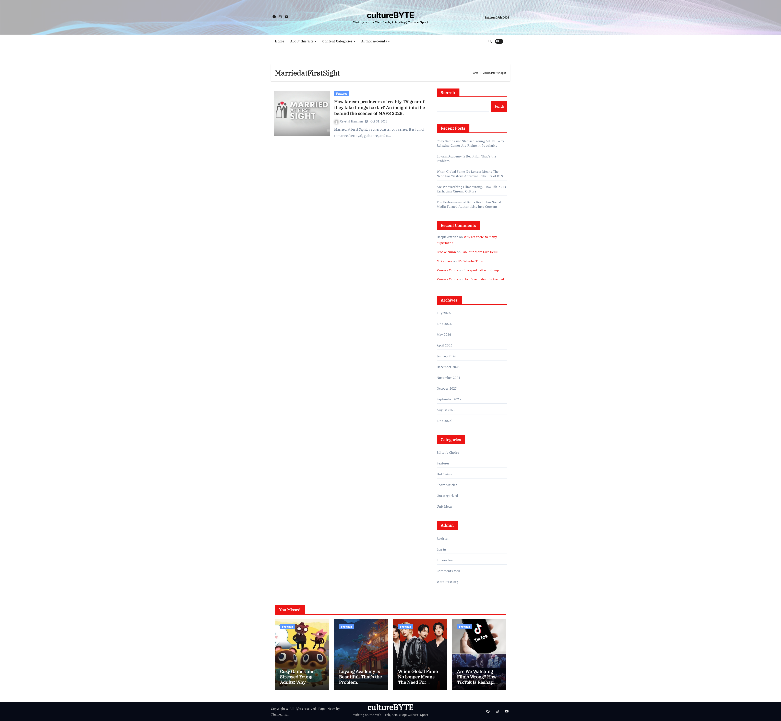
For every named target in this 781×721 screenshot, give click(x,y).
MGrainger (444, 261)
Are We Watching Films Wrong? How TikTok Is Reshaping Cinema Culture (471, 189)
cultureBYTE (390, 15)
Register (443, 538)
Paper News (326, 708)
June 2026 (444, 323)
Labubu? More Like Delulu (480, 252)
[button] (507, 41)
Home (279, 41)
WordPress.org (447, 581)
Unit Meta (444, 506)
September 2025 (449, 399)
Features (341, 93)
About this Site (302, 41)
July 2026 (444, 313)
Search (448, 92)
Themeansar (280, 714)
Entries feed (445, 560)
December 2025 (448, 367)
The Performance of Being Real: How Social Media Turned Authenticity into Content (469, 204)
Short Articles (447, 485)
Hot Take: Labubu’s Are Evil (484, 279)
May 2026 (444, 334)
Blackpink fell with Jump (481, 270)
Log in (441, 549)
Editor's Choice (448, 452)
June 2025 (444, 420)
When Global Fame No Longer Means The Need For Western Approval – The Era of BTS (470, 173)
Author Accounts (374, 41)
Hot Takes (444, 474)
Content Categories (337, 41)
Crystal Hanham (352, 121)
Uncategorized (447, 495)
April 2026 (445, 345)
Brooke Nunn (446, 252)
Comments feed (448, 571)
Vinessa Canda (447, 270)
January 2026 (446, 356)
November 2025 (448, 377)
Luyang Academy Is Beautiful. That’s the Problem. (360, 676)
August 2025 (446, 410)
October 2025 (447, 388)
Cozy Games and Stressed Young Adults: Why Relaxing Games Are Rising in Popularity (470, 143)
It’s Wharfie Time (470, 261)
